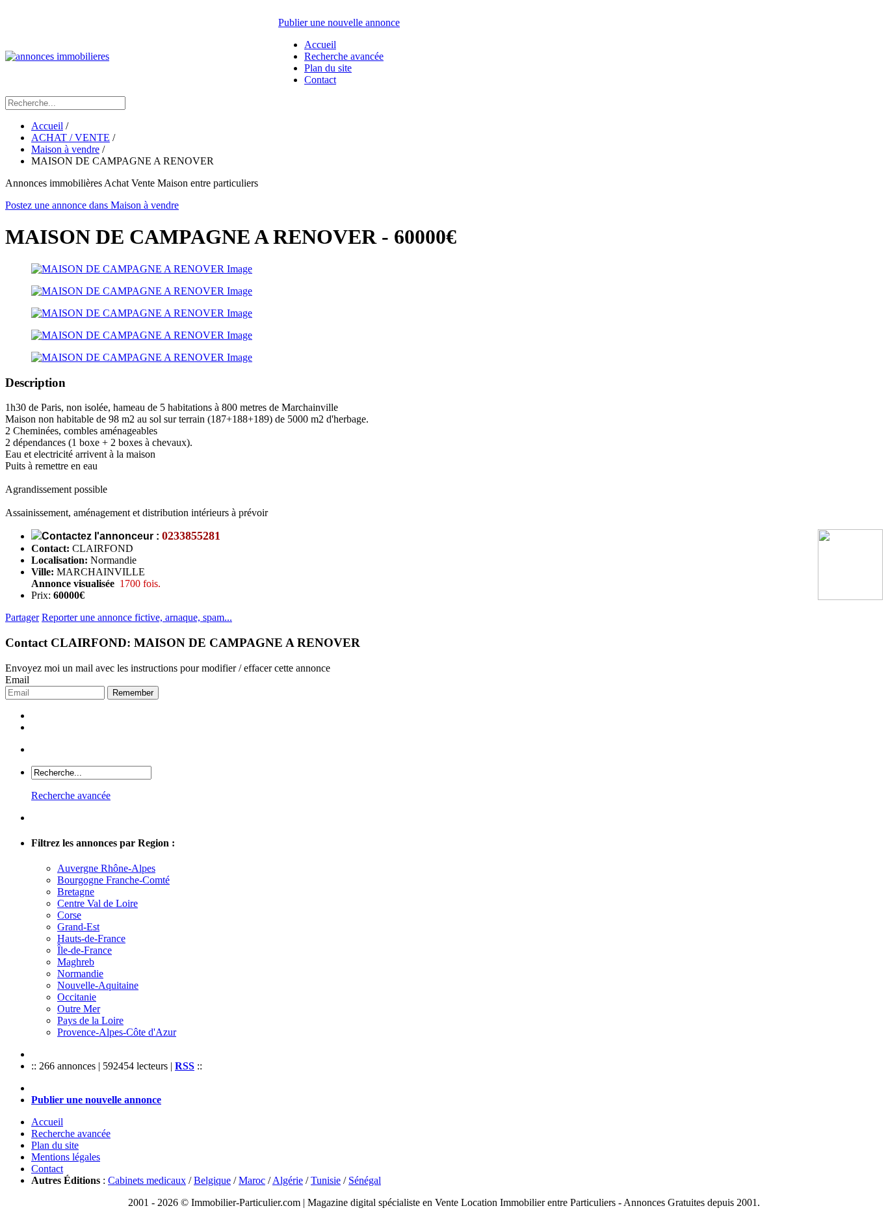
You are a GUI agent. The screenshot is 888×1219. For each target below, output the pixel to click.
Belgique (212, 1180)
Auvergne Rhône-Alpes (106, 868)
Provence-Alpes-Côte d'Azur (116, 1032)
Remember (132, 693)
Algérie (287, 1180)
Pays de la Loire (90, 1020)
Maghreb (75, 961)
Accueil (320, 44)
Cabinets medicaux (147, 1180)
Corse (69, 915)
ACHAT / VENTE (70, 137)
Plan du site (328, 67)
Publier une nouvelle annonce (339, 22)
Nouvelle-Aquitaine (97, 985)
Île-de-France (84, 950)
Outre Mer (78, 1008)
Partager (22, 617)
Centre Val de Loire (97, 903)
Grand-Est (78, 926)
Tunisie (326, 1180)
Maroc (252, 1180)
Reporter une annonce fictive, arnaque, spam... (137, 617)
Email (17, 679)
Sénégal (364, 1180)
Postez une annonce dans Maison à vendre (92, 205)
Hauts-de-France (91, 938)
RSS (184, 1065)
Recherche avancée (344, 56)
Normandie (80, 973)
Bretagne (75, 891)
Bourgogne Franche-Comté (113, 879)
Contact (320, 79)
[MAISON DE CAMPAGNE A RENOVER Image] (444, 269)
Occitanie (76, 997)
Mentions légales (65, 1156)
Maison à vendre (65, 149)
